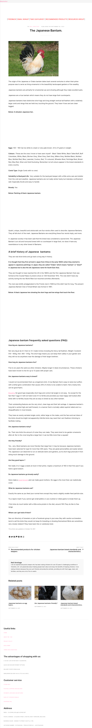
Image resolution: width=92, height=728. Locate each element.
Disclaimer (7, 645)
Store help (7, 684)
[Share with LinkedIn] (19, 537)
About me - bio (8, 637)
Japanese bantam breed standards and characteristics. (65, 550)
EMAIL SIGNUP (23, 19)
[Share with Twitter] (12, 537)
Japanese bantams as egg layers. (18, 604)
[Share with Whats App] (23, 537)
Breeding (12, 393)
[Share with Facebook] (9, 537)
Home (5, 632)
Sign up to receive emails (11, 697)
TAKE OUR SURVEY (37, 19)
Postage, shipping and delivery (13, 688)
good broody (24, 480)
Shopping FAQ (8, 701)
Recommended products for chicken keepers (25, 550)
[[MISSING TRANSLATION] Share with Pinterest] (14, 537)
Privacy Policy (8, 641)
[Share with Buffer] (21, 537)
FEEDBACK (12, 19)
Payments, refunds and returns (13, 693)
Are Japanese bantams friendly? (46, 603)
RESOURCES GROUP (76, 19)
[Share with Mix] (16, 537)
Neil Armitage (34, 26)
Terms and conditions (10, 649)
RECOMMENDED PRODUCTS (56, 19)
